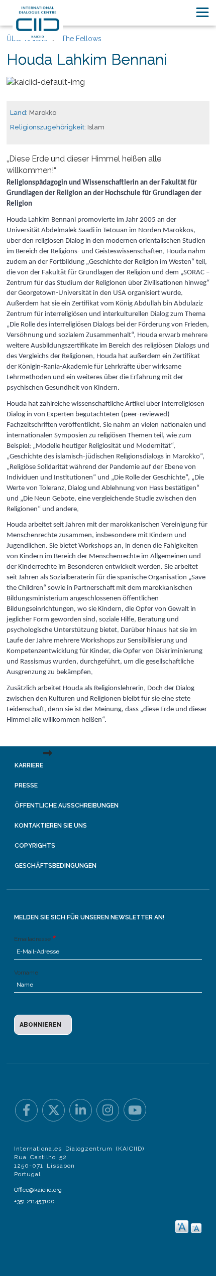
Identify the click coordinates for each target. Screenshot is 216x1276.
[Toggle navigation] (202, 12)
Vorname (26, 972)
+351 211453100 (34, 1201)
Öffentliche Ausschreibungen (67, 805)
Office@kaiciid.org (38, 1189)
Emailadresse (32, 938)
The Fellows (81, 39)
